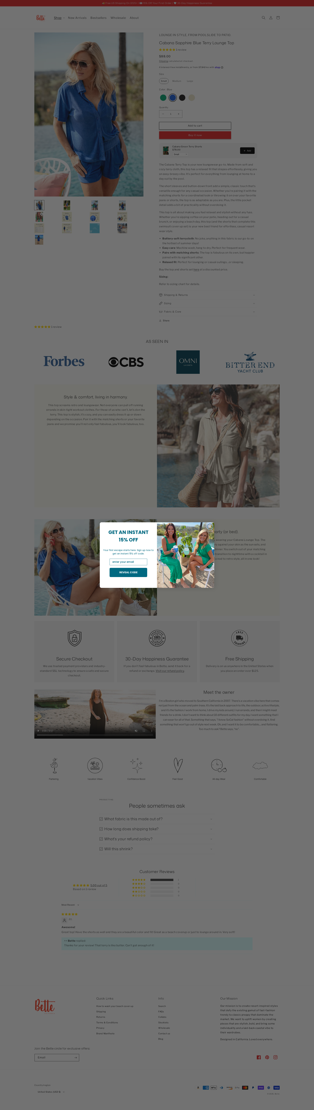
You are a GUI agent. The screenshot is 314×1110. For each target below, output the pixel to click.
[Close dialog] (210, 526)
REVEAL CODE (128, 572)
